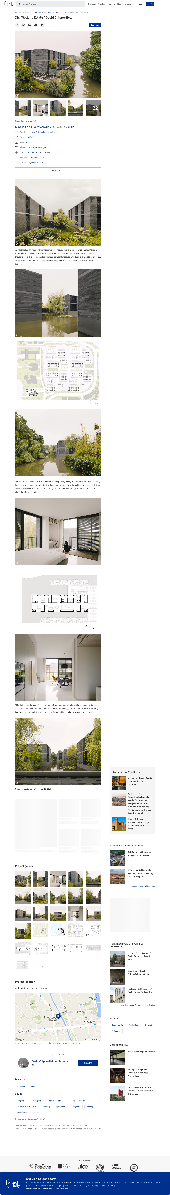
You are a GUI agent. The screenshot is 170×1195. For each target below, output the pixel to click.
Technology (134, 1025)
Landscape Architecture (28, 126)
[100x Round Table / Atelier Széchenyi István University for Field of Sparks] (117, 876)
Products (111, 3)
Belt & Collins (45, 152)
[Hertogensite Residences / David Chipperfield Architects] (117, 995)
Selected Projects (54, 1101)
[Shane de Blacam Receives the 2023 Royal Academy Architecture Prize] (119, 824)
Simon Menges (39, 147)
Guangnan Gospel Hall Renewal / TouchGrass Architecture (138, 1072)
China (71, 126)
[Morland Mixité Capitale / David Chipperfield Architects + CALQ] (117, 959)
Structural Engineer (29, 157)
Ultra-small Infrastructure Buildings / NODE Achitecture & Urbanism (141, 1091)
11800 (28, 137)
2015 (27, 142)
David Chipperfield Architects (43, 132)
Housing (46, 1106)
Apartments (48, 126)
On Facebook (22, 1112)
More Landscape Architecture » (142, 886)
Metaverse (116, 1031)
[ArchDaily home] (8, 4)
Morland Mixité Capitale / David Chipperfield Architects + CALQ (141, 956)
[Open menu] (163, 4)
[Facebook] (17, 25)
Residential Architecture (27, 1106)
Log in (141, 3)
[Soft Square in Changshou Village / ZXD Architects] (117, 858)
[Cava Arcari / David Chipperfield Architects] (117, 977)
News (119, 3)
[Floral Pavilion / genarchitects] (117, 1057)
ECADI (41, 157)
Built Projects (35, 1101)
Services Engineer (28, 162)
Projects (92, 3)
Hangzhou (19, 253)
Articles (101, 3)
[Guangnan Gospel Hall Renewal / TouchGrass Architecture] (117, 1075)
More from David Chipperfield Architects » (138, 1005)
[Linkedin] (30, 25)
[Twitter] (23, 25)
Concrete (21, 1086)
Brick (33, 1086)
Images (128, 3)
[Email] (36, 25)
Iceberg (90, 1106)
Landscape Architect (29, 152)
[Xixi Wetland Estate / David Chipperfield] (23, 879)
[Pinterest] (42, 25)
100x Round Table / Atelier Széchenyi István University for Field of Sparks (140, 873)
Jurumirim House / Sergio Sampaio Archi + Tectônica (140, 781)
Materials (149, 1025)
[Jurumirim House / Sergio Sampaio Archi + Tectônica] (119, 783)
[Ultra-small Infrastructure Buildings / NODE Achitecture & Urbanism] (117, 1093)
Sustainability (117, 1025)
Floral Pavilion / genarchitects (141, 1051)
